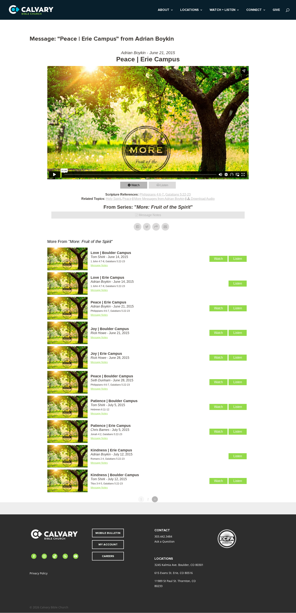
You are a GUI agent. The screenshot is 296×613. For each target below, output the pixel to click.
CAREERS (108, 556)
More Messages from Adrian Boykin (159, 198)
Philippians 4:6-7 (152, 194)
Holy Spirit (113, 198)
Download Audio (203, 198)
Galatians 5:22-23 (178, 194)
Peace (127, 198)
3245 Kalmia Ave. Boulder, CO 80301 (178, 565)
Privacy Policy (39, 573)
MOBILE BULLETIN (107, 533)
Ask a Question (164, 541)
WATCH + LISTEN (222, 10)
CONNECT (254, 10)
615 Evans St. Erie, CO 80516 (173, 573)
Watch (135, 185)
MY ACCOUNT (108, 544)
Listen (164, 185)
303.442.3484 (163, 536)
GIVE (276, 10)
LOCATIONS (189, 10)
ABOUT (163, 10)
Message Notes (150, 215)
